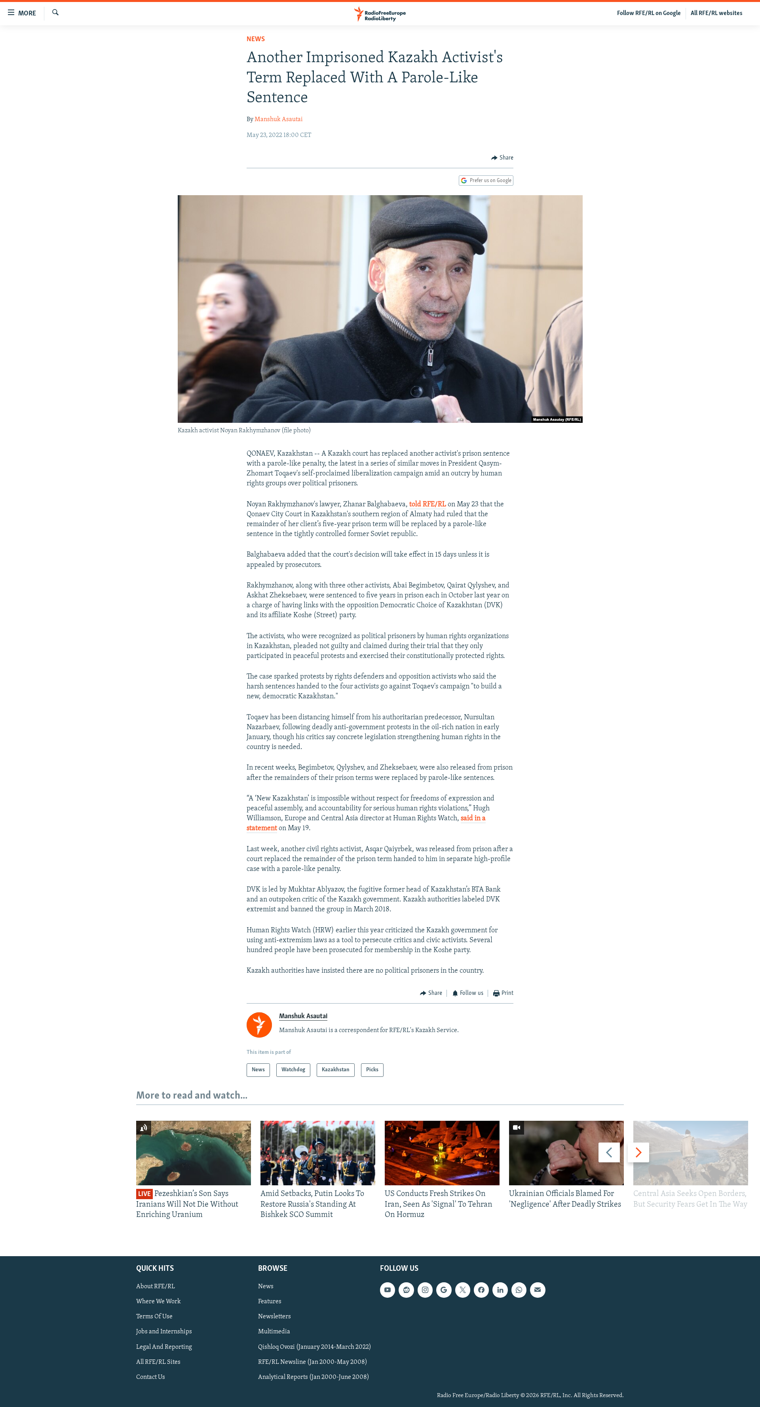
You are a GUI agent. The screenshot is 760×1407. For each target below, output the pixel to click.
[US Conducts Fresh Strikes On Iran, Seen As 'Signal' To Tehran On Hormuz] (442, 1153)
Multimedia (274, 1332)
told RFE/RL (427, 504)
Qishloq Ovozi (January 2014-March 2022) (314, 1347)
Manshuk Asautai (279, 119)
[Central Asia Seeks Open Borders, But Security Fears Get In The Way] (690, 1153)
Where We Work (158, 1302)
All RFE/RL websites (717, 13)
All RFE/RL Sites (158, 1362)
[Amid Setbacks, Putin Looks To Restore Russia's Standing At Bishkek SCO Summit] (317, 1153)
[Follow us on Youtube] (387, 1290)
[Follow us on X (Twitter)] (462, 1290)
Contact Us (150, 1377)
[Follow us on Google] (443, 1290)
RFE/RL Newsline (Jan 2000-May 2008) (312, 1362)
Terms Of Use (154, 1317)
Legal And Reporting (164, 1347)
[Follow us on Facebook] (481, 1290)
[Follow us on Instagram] (425, 1290)
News (256, 39)
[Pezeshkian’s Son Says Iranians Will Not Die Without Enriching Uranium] (193, 1153)
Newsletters (274, 1317)
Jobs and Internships (164, 1332)
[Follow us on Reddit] (406, 1290)
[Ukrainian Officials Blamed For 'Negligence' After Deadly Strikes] (566, 1153)
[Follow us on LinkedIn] (499, 1290)
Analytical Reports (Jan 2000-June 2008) (313, 1377)
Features (269, 1302)
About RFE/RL (155, 1287)
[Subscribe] (537, 1290)
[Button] (502, 158)
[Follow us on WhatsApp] (518, 1290)
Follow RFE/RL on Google (649, 13)
